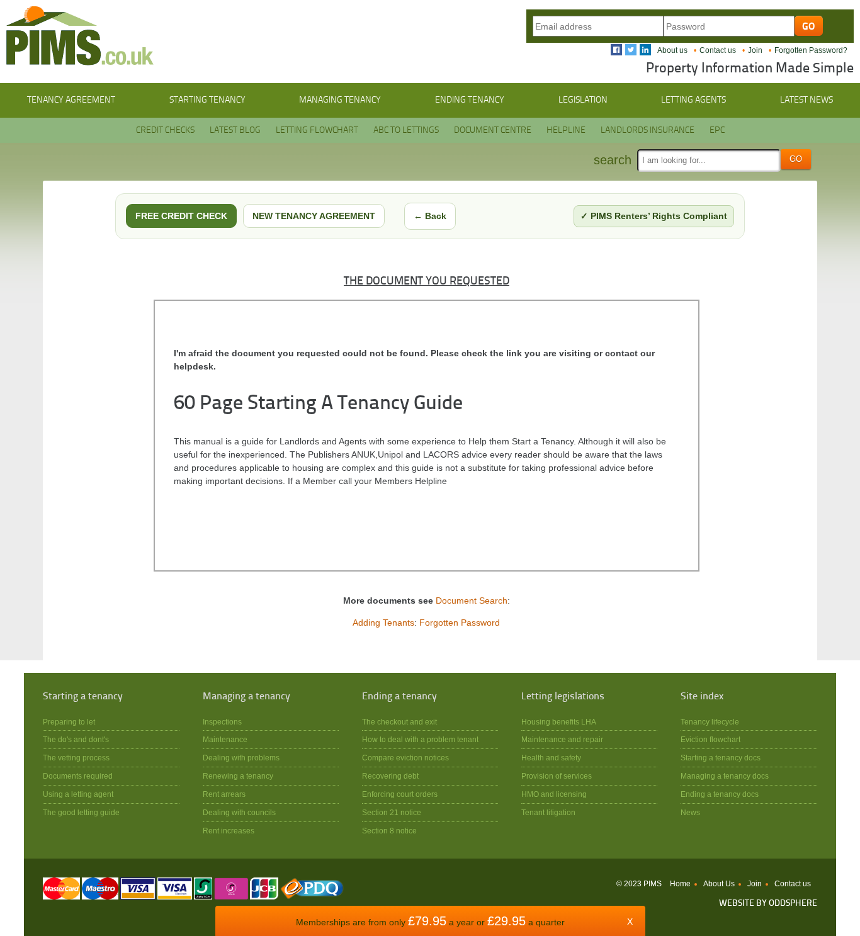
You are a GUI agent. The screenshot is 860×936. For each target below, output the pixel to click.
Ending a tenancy (399, 697)
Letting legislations (562, 697)
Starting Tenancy (207, 100)
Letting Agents (693, 100)
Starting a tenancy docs (721, 757)
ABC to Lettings (406, 130)
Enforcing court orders (400, 794)
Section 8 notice (389, 830)
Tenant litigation (548, 812)
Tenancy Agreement (71, 100)
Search (612, 160)
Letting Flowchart (317, 130)
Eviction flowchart (710, 739)
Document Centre (492, 130)
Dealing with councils (239, 812)
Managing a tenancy (246, 697)
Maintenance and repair (562, 739)
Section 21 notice (391, 812)
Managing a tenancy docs (725, 776)
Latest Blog (235, 130)
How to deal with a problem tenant (420, 739)
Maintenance (225, 739)
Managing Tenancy (340, 100)
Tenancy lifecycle (710, 722)
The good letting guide (81, 812)
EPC (717, 130)
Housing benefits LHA (558, 722)
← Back (430, 216)
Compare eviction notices (405, 757)
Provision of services (556, 776)
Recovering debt (390, 776)
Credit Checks (165, 130)
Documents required (78, 776)
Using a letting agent (78, 794)
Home (680, 883)
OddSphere (793, 903)
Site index (702, 697)
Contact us (717, 50)
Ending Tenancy (469, 100)
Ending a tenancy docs (720, 794)
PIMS (80, 35)
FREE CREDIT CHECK (181, 216)
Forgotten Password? (810, 50)
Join (755, 50)
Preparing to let (69, 722)
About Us (719, 883)
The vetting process (76, 757)
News (690, 812)
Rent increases (228, 830)
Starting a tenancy (83, 697)
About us (672, 50)
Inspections (222, 722)
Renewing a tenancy (238, 776)
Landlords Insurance (647, 130)
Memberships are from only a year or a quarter (430, 922)
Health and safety (551, 757)
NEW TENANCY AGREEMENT (313, 216)
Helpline (566, 130)
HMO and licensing (554, 794)
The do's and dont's (76, 739)
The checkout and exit (399, 722)
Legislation (583, 100)
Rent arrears (224, 794)
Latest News (806, 100)
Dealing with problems (241, 757)
